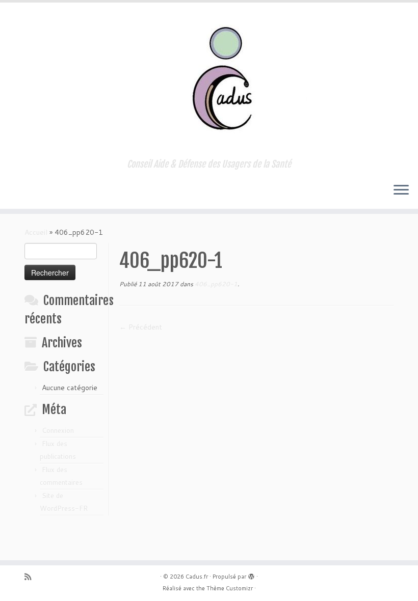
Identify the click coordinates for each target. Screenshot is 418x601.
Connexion (58, 430)
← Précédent (140, 327)
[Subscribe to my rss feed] (31, 576)
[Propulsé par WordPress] (251, 574)
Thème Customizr (229, 588)
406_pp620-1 (215, 284)
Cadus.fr (197, 576)
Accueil (35, 232)
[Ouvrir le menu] (401, 190)
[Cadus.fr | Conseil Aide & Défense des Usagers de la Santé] (209, 81)
